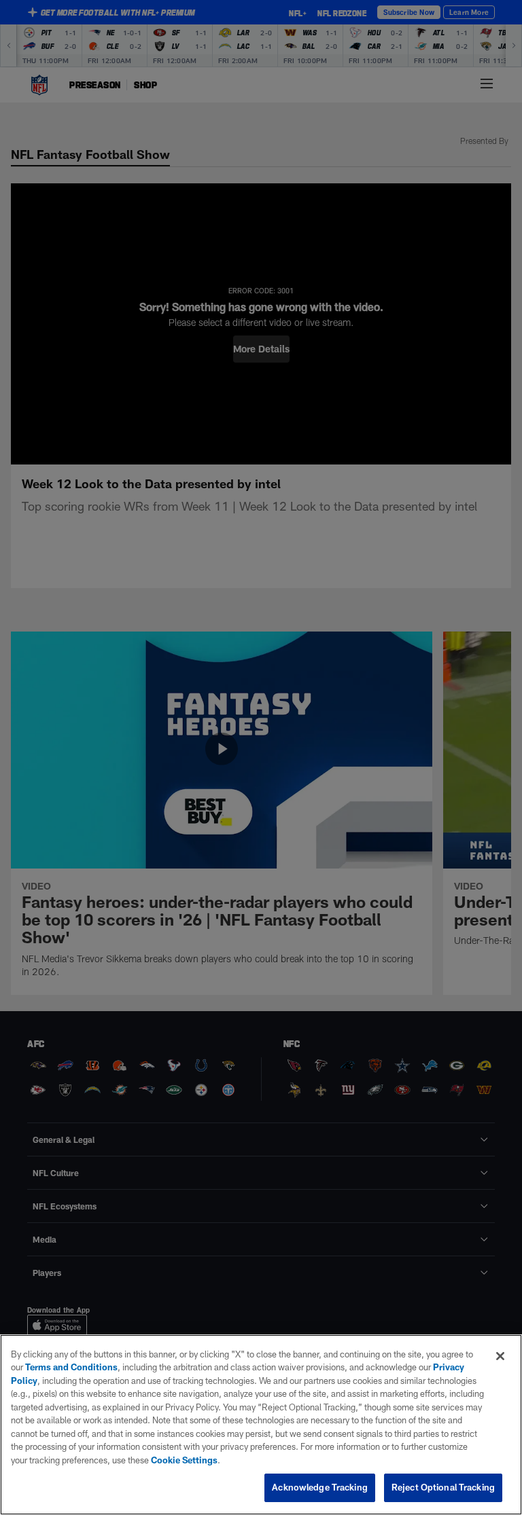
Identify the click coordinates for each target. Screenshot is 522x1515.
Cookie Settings (184, 1460)
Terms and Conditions (71, 1367)
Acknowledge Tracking (320, 1487)
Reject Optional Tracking (443, 1487)
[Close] (500, 1356)
